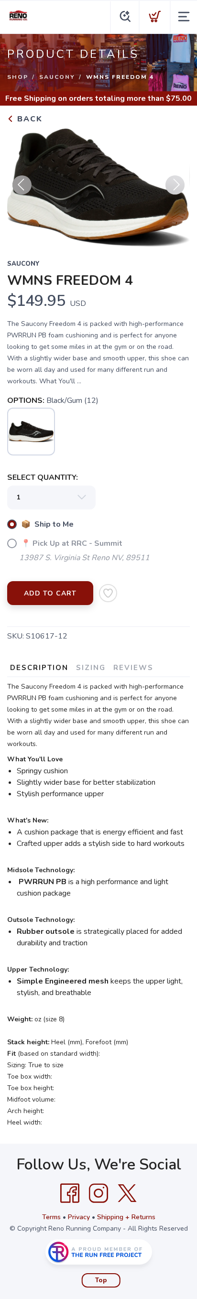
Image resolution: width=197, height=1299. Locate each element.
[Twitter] (127, 1193)
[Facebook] (69, 1193)
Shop (17, 77)
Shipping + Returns (126, 1217)
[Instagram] (98, 1193)
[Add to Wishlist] (108, 593)
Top (101, 1280)
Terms (51, 1217)
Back (28, 119)
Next (175, 185)
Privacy (79, 1217)
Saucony (57, 77)
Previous (22, 185)
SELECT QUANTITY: (42, 477)
